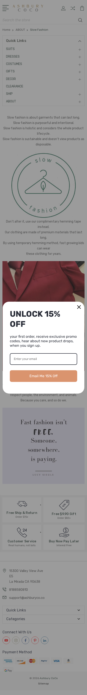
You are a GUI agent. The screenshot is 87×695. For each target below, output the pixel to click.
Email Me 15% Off (43, 376)
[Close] (79, 307)
